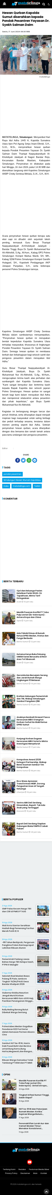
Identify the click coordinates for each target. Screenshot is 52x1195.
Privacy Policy (11, 1173)
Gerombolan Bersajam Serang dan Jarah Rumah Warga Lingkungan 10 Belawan (32, 678)
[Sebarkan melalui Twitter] (23, 460)
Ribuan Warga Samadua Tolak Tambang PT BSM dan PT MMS (17, 1061)
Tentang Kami (9, 1169)
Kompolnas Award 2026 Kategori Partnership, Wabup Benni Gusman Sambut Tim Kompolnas (31, 763)
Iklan (35, 1173)
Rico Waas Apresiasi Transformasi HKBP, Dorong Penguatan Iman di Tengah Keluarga (31, 785)
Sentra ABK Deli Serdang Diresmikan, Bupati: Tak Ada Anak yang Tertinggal (31, 805)
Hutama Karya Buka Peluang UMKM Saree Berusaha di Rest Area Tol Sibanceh (32, 657)
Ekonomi (20, 811)
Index (6, 486)
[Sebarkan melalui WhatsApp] (28, 460)
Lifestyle (21, 792)
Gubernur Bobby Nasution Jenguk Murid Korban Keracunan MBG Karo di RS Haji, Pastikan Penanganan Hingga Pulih (18, 998)
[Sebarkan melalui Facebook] (17, 460)
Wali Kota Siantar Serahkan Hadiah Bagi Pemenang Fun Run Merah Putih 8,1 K (18, 928)
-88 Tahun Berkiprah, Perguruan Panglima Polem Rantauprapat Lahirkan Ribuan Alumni (18, 945)
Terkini (37, 486)
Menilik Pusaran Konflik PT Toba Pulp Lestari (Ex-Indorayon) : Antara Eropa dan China (33, 615)
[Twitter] (22, 1162)
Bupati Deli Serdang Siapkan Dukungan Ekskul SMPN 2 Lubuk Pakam (32, 826)
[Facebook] (15, 1162)
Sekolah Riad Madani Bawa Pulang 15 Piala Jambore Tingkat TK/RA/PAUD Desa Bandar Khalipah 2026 (16, 980)
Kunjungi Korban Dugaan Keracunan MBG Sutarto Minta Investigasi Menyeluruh (32, 741)
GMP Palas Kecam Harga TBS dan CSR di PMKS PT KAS (16, 910)
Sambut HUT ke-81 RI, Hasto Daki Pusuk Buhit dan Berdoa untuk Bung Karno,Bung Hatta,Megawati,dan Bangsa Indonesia (17, 1048)
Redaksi (22, 1169)
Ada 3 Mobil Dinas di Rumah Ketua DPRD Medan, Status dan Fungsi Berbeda (33, 636)
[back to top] (46, 1191)
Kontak (44, 1173)
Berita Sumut (23, 641)
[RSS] (36, 1162)
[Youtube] (29, 1162)
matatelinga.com (21, 486)
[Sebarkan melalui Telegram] (34, 460)
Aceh (19, 602)
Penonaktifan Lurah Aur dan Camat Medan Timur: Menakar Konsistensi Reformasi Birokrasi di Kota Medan (34, 1128)
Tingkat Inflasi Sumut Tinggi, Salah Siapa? (34, 1096)
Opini (19, 620)
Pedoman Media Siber (39, 1169)
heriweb (38, 1184)
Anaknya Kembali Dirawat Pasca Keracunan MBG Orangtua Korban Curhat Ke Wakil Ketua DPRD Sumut (33, 721)
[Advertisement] (26, 107)
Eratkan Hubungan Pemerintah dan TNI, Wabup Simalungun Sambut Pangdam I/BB (32, 699)
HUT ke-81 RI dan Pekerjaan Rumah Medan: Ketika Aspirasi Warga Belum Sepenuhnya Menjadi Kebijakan (33, 1114)
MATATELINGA (10, 137)
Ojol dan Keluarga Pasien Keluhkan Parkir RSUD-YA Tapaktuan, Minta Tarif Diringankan (29, 594)
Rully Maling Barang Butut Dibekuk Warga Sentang (15, 1011)
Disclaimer (25, 1173)
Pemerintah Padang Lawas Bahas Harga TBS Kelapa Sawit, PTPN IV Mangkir (18, 962)
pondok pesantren (12, 474)
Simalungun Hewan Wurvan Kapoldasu (22, 480)
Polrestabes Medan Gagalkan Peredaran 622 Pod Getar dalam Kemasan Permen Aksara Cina (18, 1030)
